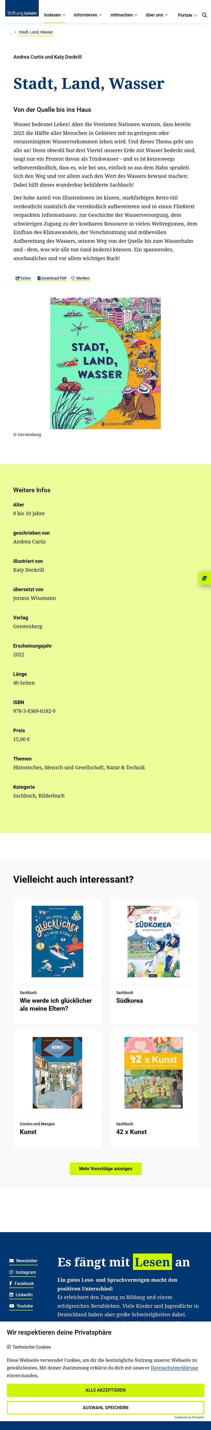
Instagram (25, 1272)
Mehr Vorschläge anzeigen (105, 1168)
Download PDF (54, 278)
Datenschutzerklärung (174, 1368)
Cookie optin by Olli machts (189, 1417)
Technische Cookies (31, 1347)
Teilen (25, 278)
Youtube (24, 1306)
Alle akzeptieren (105, 1390)
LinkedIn (24, 1294)
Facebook (23, 1283)
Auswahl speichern (105, 1407)
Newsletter (26, 1260)
